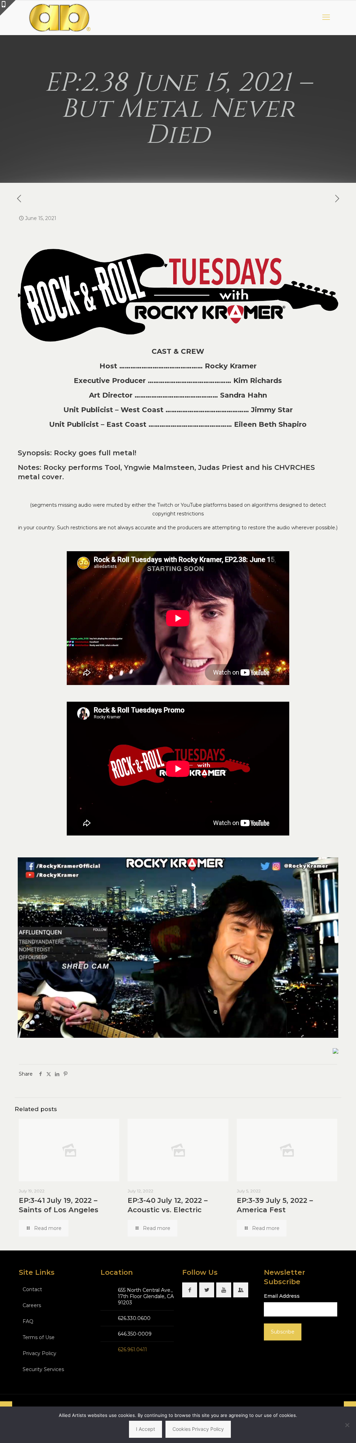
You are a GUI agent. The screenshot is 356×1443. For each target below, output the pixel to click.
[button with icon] (189, 1289)
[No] (347, 1424)
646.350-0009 (135, 1334)
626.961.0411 (132, 1349)
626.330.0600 (134, 1318)
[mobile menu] (326, 17)
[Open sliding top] (8, 8)
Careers (32, 1305)
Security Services (43, 1369)
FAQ (28, 1321)
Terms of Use (39, 1337)
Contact (32, 1289)
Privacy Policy (39, 1353)
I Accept (145, 1429)
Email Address (282, 1296)
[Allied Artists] (59, 17)
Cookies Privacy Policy (198, 1429)
